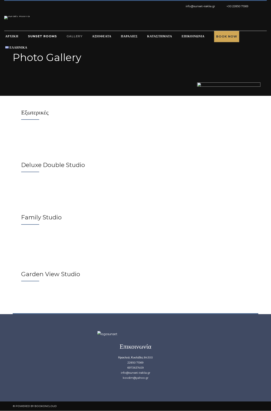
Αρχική (11, 36)
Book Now (226, 36)
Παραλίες (129, 36)
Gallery (74, 36)
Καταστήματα (159, 36)
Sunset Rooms (42, 36)
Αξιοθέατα (101, 36)
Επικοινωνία (193, 36)
